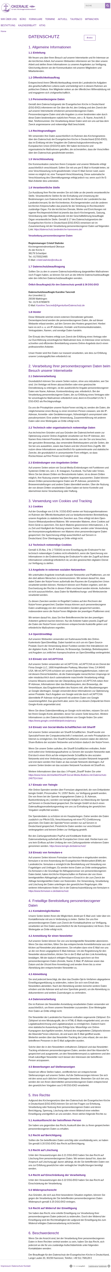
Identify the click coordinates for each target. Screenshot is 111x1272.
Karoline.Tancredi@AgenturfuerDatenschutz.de (60, 305)
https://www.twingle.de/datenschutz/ (67, 846)
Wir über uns (9, 19)
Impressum (6, 1266)
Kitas (42, 25)
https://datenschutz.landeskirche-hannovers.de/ (58, 229)
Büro (23, 19)
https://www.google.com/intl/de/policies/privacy (52, 720)
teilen (90, 38)
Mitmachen (92, 19)
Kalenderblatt (27, 25)
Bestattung (8, 25)
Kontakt (27, 1266)
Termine (50, 19)
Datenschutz (17, 1266)
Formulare (35, 19)
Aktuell (62, 19)
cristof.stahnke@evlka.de (49, 260)
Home (3, 31)
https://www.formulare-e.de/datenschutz (48, 891)
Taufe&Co (76, 19)
